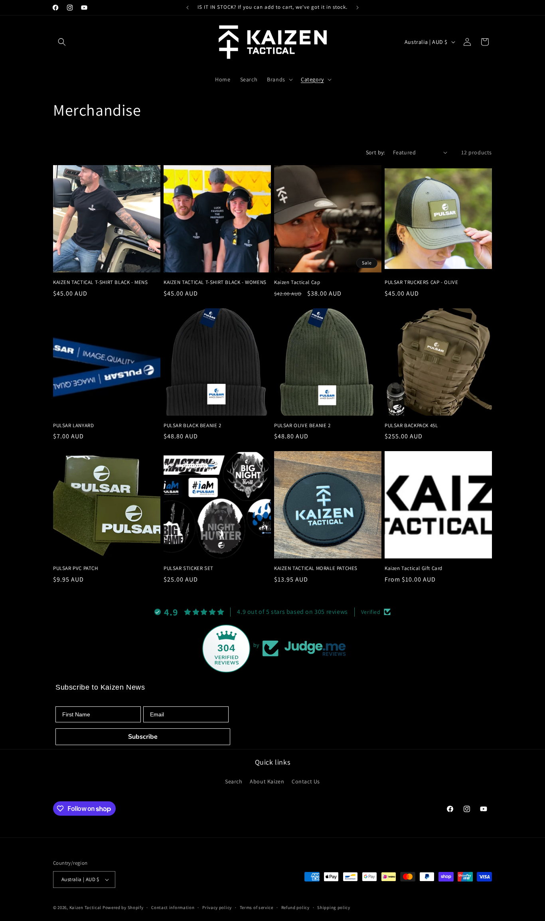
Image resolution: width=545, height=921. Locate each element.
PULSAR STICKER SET (188, 568)
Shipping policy (333, 907)
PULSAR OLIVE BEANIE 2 (302, 425)
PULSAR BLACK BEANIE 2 (192, 425)
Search (234, 781)
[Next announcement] (357, 7)
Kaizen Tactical (85, 907)
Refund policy (295, 907)
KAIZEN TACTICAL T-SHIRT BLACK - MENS (100, 282)
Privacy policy (217, 907)
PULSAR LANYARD (73, 425)
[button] (62, 42)
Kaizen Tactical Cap (297, 282)
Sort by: (375, 152)
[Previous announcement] (187, 7)
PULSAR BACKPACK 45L (411, 425)
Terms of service (256, 907)
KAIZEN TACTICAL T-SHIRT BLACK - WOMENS (215, 282)
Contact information (172, 907)
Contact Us (306, 781)
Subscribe (143, 736)
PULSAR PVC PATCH (75, 568)
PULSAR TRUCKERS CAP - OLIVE (421, 282)
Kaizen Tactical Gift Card (413, 568)
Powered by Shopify (123, 907)
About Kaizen (267, 781)
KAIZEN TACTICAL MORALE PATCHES (315, 568)
